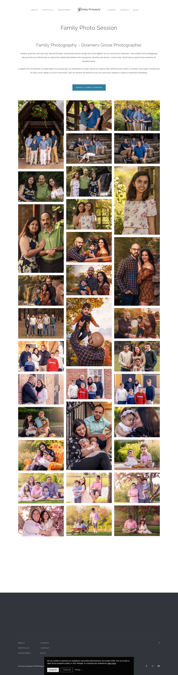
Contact (124, 10)
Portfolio (48, 10)
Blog (136, 10)
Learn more (112, 663)
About (34, 10)
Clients (111, 10)
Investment (64, 10)
